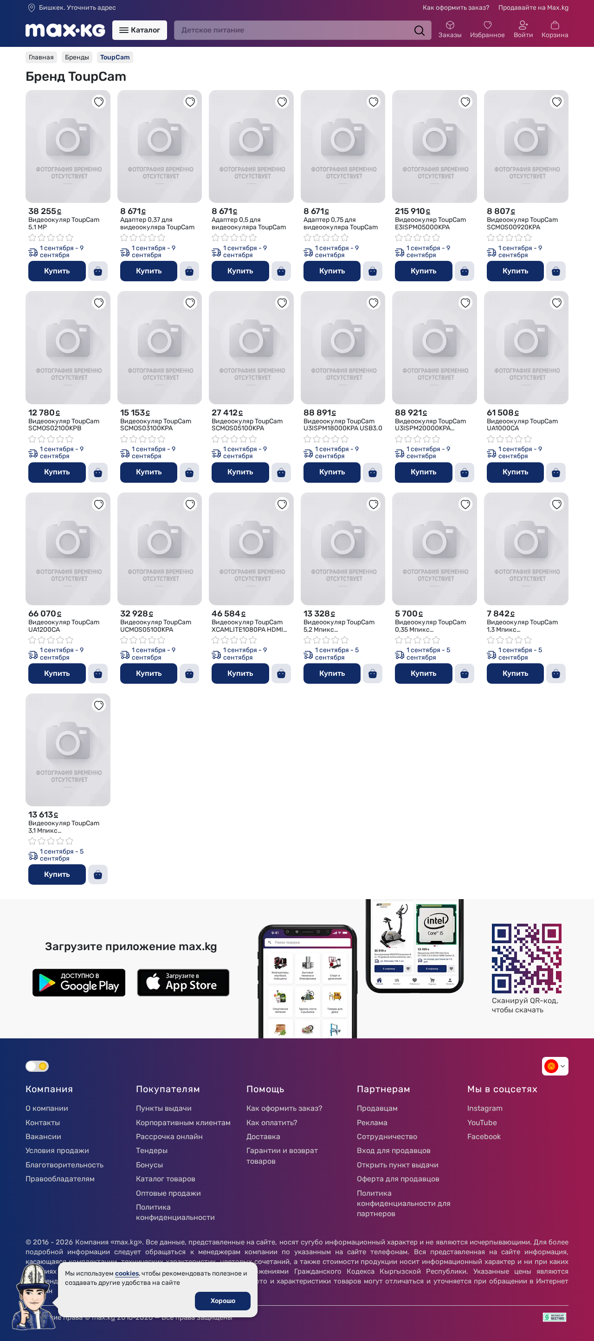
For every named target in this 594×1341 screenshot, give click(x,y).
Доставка (263, 1136)
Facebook (484, 1136)
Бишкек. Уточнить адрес (77, 8)
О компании (47, 1108)
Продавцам (377, 1108)
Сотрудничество (387, 1136)
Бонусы (149, 1164)
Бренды (77, 57)
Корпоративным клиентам (183, 1122)
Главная (41, 57)
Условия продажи (57, 1150)
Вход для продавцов (394, 1150)
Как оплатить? (271, 1122)
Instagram (485, 1108)
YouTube (482, 1122)
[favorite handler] (99, 102)
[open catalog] (124, 30)
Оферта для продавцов (398, 1178)
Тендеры (152, 1150)
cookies (127, 1273)
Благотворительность (64, 1164)
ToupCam (115, 57)
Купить (57, 270)
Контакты (43, 1122)
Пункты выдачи (164, 1108)
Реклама (372, 1122)
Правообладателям (60, 1178)
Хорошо (223, 1301)
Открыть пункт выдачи (398, 1164)
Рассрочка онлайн (169, 1136)
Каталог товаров (165, 1178)
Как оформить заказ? (456, 8)
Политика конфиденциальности (175, 1212)
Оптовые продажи (168, 1193)
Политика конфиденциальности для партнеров (404, 1203)
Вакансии (43, 1136)
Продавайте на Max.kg (533, 8)
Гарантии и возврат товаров (282, 1155)
